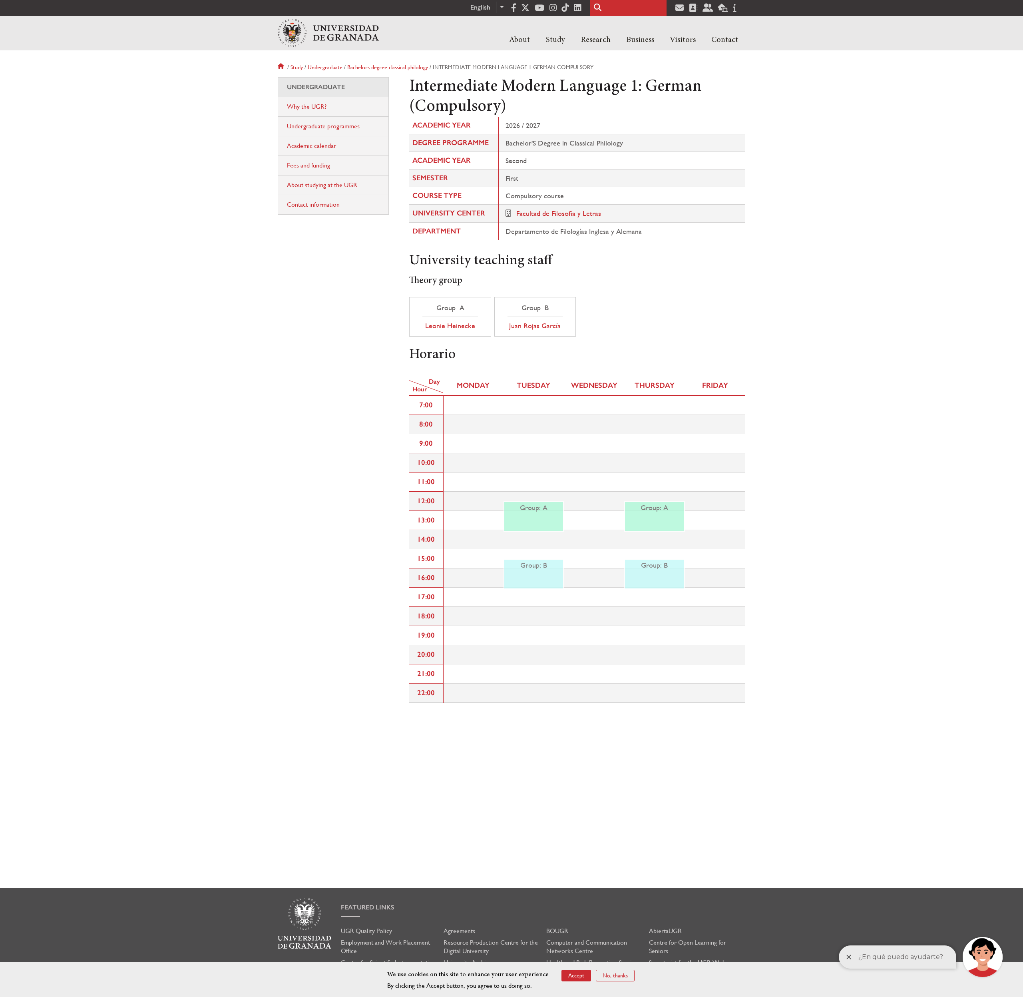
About (519, 40)
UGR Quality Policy (366, 931)
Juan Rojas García (535, 326)
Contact (724, 40)
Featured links (367, 907)
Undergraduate (325, 67)
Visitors (683, 40)
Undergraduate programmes (323, 126)
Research (596, 40)
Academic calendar (311, 146)
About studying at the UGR (322, 185)
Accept (576, 975)
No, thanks (615, 975)
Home (282, 67)
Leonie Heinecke (450, 326)
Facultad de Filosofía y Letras (558, 213)
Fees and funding (308, 165)
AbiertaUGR (665, 931)
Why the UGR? (306, 106)
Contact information (313, 204)
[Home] (328, 33)
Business (640, 40)
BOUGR (557, 931)
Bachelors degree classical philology (387, 67)
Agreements (459, 931)
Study (555, 40)
